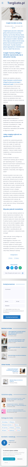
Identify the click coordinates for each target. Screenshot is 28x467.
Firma (18, 430)
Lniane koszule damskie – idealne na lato (17, 348)
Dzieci (4, 430)
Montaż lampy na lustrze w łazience (17, 355)
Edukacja (11, 430)
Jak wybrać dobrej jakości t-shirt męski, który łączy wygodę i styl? (16, 340)
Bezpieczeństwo (7, 425)
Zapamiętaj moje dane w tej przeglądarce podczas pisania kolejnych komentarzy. (13, 311)
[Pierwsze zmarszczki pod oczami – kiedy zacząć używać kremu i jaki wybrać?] (3, 400)
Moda (11, 258)
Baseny (12, 422)
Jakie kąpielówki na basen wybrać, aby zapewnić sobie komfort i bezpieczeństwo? (17, 333)
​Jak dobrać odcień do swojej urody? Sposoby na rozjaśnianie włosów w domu (16, 410)
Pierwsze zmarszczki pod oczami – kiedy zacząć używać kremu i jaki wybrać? (16, 399)
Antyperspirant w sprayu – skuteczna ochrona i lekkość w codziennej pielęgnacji (16, 404)
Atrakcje (5, 422)
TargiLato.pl (11, 440)
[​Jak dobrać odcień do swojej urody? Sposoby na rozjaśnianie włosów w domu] (3, 411)
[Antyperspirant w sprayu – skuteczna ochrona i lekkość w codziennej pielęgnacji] (3, 405)
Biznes (16, 425)
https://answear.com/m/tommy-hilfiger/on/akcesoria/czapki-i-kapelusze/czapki (12, 82)
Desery (12, 427)
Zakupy (17, 258)
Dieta (18, 427)
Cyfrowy (5, 427)
